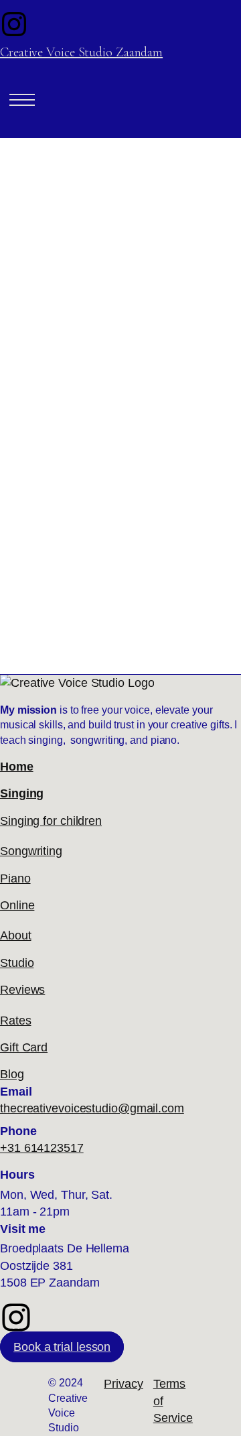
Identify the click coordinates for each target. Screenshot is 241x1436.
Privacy (123, 1383)
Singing (22, 793)
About (15, 935)
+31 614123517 (42, 1148)
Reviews (22, 989)
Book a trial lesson (61, 1347)
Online (17, 905)
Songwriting (31, 851)
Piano (15, 878)
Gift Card (24, 1047)
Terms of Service (173, 1401)
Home (16, 766)
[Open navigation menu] (22, 100)
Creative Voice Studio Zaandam (81, 52)
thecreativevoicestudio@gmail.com (92, 1108)
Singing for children (51, 821)
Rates (15, 1020)
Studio (16, 963)
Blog (12, 1074)
